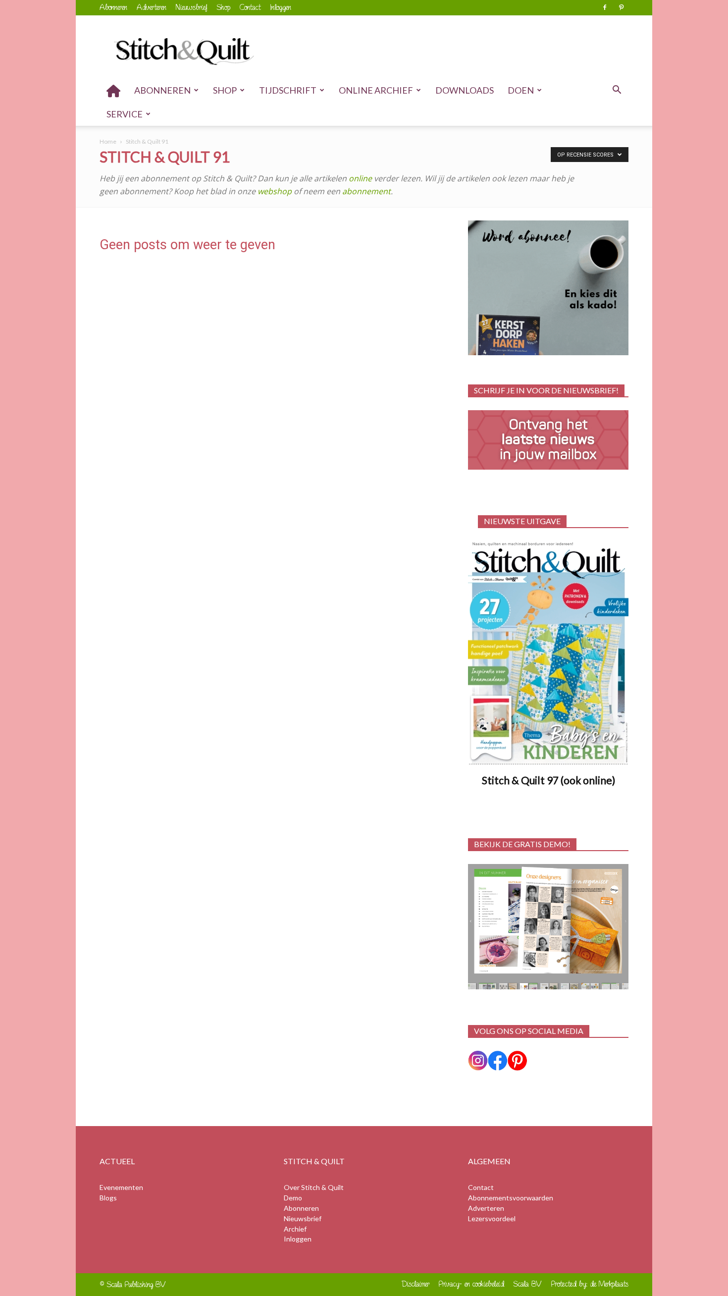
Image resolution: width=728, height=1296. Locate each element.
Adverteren (151, 7)
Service (124, 113)
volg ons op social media (528, 1030)
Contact (250, 7)
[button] (616, 91)
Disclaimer (415, 1284)
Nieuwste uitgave (522, 521)
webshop (276, 191)
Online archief (376, 90)
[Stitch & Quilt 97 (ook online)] (548, 653)
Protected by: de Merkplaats (589, 1284)
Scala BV (528, 1284)
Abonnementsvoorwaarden (510, 1197)
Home (108, 141)
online (360, 178)
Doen (521, 90)
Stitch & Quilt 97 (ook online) (548, 780)
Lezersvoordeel (492, 1218)
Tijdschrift (287, 90)
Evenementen (121, 1187)
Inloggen (280, 7)
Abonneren (113, 7)
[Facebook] (604, 7)
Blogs (108, 1197)
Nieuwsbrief (192, 7)
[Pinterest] (621, 7)
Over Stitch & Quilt (314, 1187)
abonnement (366, 191)
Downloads (464, 90)
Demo (293, 1197)
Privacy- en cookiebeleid (471, 1284)
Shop (223, 7)
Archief (295, 1229)
